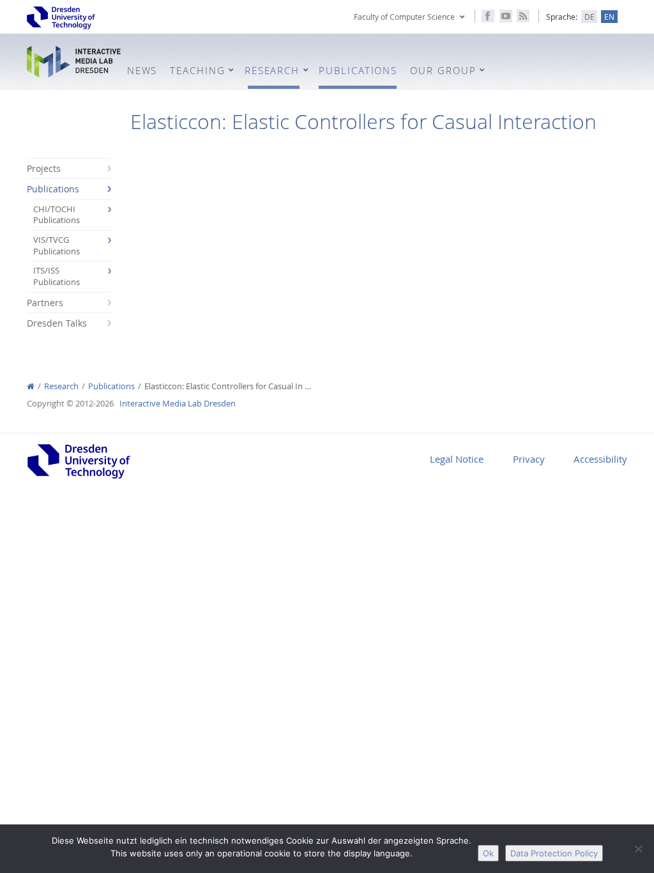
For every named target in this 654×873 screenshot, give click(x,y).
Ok (488, 853)
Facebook (488, 16)
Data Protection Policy (554, 853)
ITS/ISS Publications (56, 276)
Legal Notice (456, 458)
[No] (638, 848)
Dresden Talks (57, 323)
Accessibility (600, 458)
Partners (45, 303)
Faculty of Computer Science (404, 17)
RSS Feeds (523, 16)
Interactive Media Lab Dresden (74, 62)
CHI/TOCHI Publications (56, 215)
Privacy (529, 458)
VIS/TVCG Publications (56, 246)
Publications (53, 189)
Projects (44, 168)
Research (61, 386)
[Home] (30, 386)
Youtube (505, 16)
